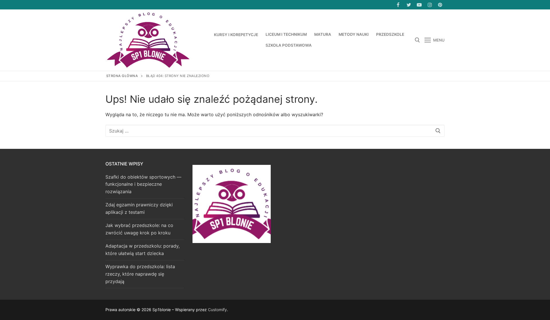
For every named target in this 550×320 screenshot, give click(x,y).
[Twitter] (408, 4)
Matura (322, 34)
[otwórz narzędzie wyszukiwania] (417, 40)
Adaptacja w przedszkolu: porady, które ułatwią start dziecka (142, 249)
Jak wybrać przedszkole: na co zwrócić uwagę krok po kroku (139, 229)
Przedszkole (390, 34)
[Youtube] (419, 4)
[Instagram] (429, 4)
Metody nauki (354, 34)
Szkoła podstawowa (289, 45)
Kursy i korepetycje (236, 34)
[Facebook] (398, 4)
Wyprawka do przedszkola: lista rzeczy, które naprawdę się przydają (140, 274)
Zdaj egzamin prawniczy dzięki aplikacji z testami (139, 208)
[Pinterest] (440, 4)
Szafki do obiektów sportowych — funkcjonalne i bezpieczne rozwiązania (143, 184)
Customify (217, 309)
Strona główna (122, 76)
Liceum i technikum (286, 34)
